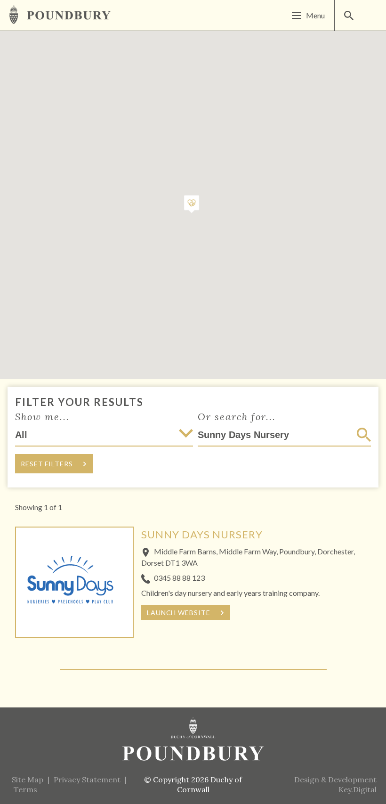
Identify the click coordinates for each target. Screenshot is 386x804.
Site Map (27, 779)
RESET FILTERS (47, 464)
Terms (25, 789)
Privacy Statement (87, 779)
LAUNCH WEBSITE (178, 613)
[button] (191, 204)
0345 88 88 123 (179, 577)
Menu (315, 15)
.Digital (357, 789)
